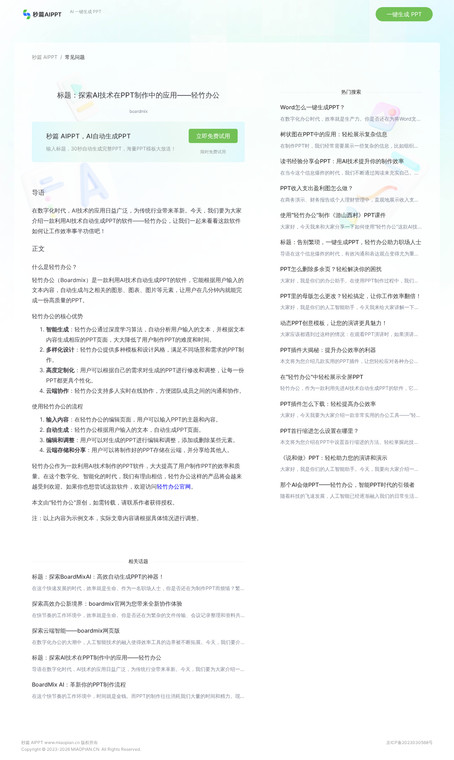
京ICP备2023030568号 (409, 742)
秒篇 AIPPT (44, 57)
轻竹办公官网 (174, 486)
